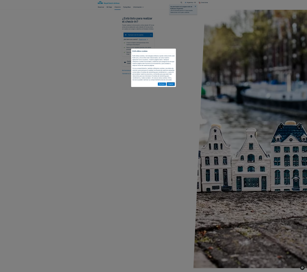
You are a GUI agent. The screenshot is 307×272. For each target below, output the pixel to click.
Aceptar (170, 84)
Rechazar (162, 84)
